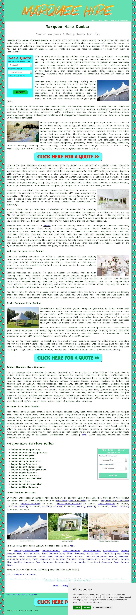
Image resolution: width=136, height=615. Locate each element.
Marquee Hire (110, 551)
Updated (24, 594)
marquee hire (107, 240)
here (84, 435)
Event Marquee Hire (53, 554)
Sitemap (8, 594)
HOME (93, 20)
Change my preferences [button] (102, 607)
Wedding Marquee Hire (26, 551)
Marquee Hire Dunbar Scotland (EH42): (28, 40)
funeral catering (119, 507)
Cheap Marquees (91, 551)
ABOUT (106, 20)
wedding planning (86, 507)
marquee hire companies (101, 140)
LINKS (100, 20)
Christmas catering (17, 507)
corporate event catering (115, 501)
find (15, 412)
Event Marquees (71, 551)
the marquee (18, 215)
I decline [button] (87, 607)
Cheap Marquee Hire (89, 559)
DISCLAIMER (124, 20)
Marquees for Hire (66, 559)
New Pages (16, 594)
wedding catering (30, 504)
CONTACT (114, 20)
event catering (106, 504)
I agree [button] (77, 607)
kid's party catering (69, 504)
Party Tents (94, 554)
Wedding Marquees (96, 556)
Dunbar (46, 226)
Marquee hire (14, 226)
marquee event (43, 46)
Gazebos (79, 556)
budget (70, 215)
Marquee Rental (51, 551)
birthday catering (52, 507)
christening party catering (71, 501)
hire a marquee (91, 46)
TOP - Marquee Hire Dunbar (21, 575)
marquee (94, 123)
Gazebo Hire (45, 556)
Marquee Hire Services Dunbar (30, 443)
